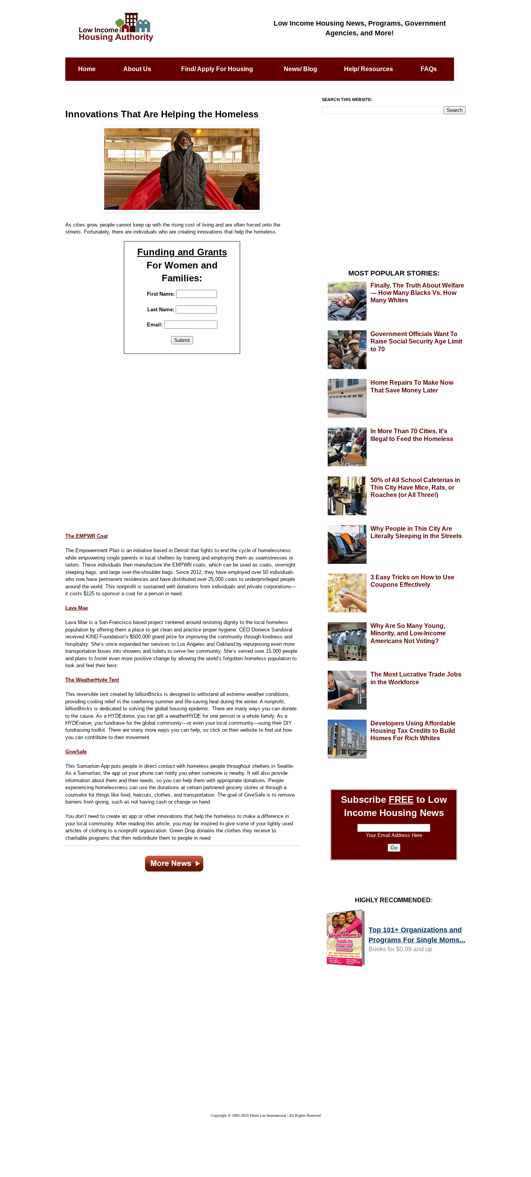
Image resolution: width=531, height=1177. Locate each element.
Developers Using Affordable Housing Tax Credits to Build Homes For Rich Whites (413, 730)
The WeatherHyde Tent (92, 680)
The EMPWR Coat (86, 536)
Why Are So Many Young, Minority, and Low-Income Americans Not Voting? (408, 633)
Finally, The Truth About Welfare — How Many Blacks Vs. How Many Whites (417, 292)
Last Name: (160, 309)
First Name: (161, 294)
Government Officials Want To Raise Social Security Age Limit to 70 (416, 341)
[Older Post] (174, 862)
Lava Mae (76, 608)
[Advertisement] (182, 442)
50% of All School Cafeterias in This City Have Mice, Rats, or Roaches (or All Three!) (415, 487)
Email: (154, 325)
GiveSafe (76, 752)
